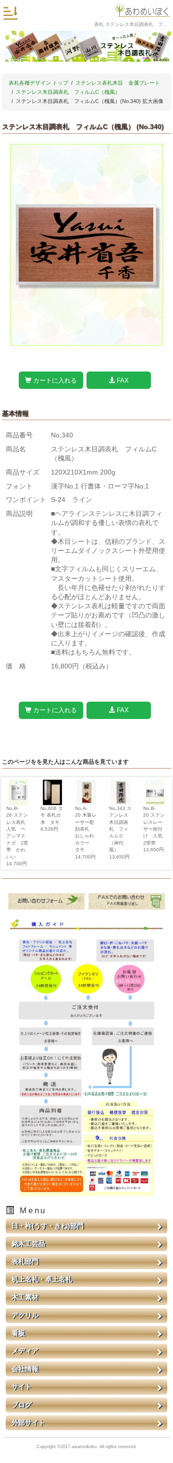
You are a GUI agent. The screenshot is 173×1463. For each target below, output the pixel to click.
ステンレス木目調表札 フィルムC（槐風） (68, 92)
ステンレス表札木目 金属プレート (117, 83)
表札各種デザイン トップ (38, 83)
